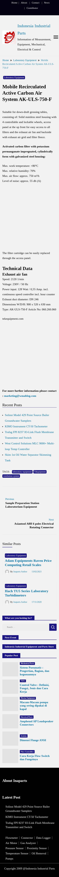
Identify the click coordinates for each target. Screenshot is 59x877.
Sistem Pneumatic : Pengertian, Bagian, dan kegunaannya (34, 671)
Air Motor (11, 843)
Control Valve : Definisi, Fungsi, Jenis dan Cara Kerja (34, 688)
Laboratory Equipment (14, 77)
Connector (27, 837)
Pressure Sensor (15, 848)
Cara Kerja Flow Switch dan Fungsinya (35, 757)
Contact (35, 2)
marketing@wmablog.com (20, 395)
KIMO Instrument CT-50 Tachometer (26, 426)
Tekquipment (40, 472)
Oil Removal (39, 853)
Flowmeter (12, 837)
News (47, 2)
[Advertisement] (29, 218)
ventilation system (11, 476)
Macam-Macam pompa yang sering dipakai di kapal (34, 706)
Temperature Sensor (17, 853)
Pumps (9, 858)
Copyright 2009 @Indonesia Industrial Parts (29, 868)
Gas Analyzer (28, 843)
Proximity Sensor (37, 848)
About (24, 2)
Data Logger (43, 837)
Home (14, 2)
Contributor (32, 8)
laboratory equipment (22, 472)
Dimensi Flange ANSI (33, 740)
